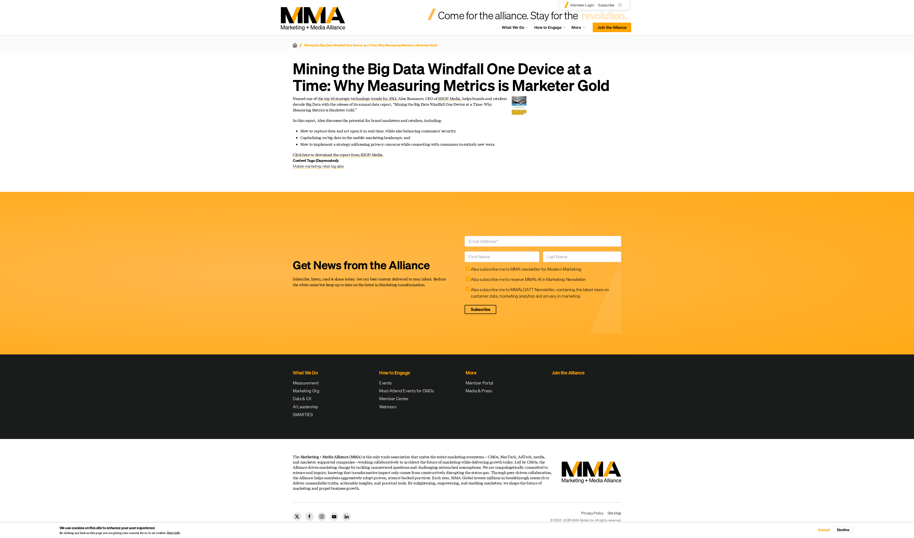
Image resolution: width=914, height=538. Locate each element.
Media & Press (479, 390)
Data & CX (302, 398)
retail (326, 166)
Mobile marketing (307, 166)
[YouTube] (334, 516)
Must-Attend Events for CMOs (406, 390)
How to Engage (548, 27)
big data (337, 166)
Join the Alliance (611, 27)
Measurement (305, 382)
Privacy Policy (592, 513)
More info (173, 533)
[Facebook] (309, 516)
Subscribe (606, 5)
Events (385, 382)
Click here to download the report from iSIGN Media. (338, 154)
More (580, 28)
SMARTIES (303, 414)
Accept (824, 530)
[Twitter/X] (297, 516)
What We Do (513, 27)
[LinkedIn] (346, 516)
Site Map (614, 513)
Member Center (394, 398)
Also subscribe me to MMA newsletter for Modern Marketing (526, 269)
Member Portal (479, 382)
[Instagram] (322, 516)
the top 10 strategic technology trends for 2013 (357, 98)
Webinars (387, 406)
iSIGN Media (449, 98)
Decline (843, 530)
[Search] (621, 5)
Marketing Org (306, 390)
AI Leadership (305, 406)
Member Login (582, 5)
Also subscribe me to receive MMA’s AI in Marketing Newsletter (528, 279)
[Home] (295, 45)
